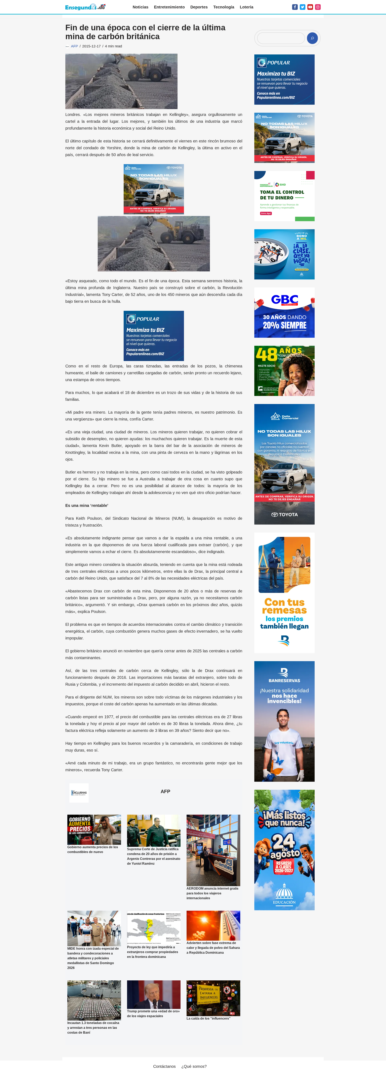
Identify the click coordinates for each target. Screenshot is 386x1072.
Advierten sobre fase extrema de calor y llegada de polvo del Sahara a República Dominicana (213, 947)
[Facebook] (295, 7)
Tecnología (223, 7)
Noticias (140, 7)
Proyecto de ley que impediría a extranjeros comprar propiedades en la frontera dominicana (152, 951)
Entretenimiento (169, 7)
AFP (74, 46)
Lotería (246, 7)
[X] (302, 7)
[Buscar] (312, 38)
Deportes (199, 7)
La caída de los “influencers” (209, 1018)
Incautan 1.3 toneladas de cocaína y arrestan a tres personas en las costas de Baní (93, 1027)
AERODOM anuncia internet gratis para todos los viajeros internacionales (212, 893)
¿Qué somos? (194, 1066)
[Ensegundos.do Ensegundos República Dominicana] (85, 7)
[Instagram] (318, 7)
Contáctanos (164, 1066)
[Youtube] (310, 7)
